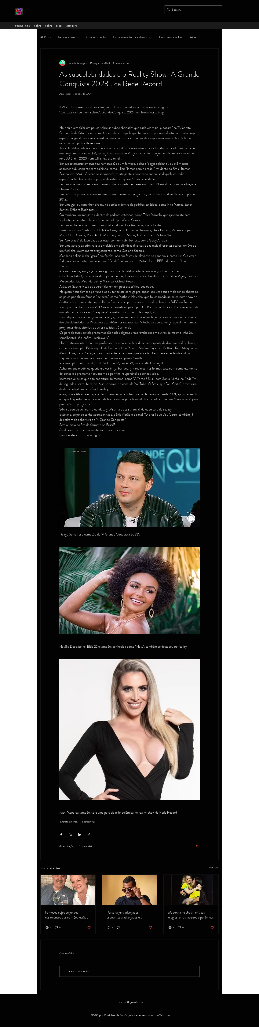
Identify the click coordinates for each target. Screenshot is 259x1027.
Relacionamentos (68, 37)
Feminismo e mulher (171, 37)
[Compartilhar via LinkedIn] (80, 834)
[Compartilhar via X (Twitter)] (70, 834)
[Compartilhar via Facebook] (61, 834)
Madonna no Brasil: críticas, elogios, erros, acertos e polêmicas (191, 915)
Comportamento (96, 37)
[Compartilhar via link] (89, 834)
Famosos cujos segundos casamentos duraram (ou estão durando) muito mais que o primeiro (65, 915)
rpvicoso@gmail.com (130, 1002)
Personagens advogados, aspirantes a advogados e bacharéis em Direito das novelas (129, 915)
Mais (193, 37)
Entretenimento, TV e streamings (132, 37)
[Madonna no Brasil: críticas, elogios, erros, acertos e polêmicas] (191, 890)
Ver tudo (214, 867)
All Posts (45, 37)
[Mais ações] (197, 63)
